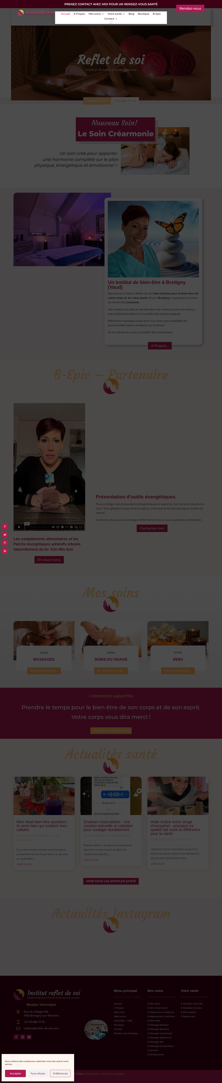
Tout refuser (38, 1073)
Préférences (60, 1073)
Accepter (15, 1073)
